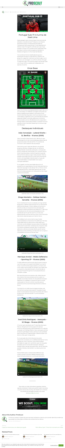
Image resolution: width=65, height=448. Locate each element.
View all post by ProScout (15, 421)
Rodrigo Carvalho (9, 436)
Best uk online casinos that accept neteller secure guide (10, 434)
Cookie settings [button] (54, 445)
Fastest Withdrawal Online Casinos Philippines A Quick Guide (32, 434)
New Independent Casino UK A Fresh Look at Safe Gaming (52, 434)
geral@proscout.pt (34, 393)
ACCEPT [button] (61, 445)
